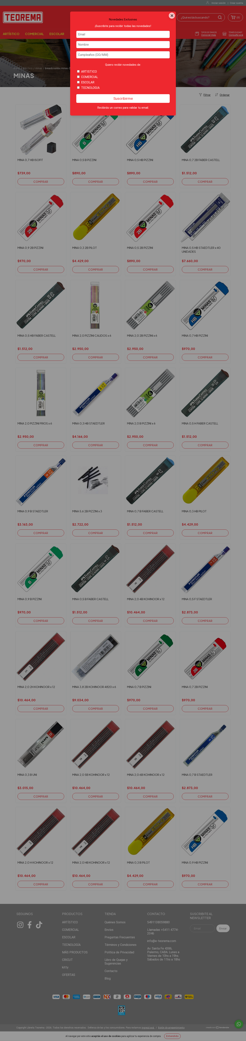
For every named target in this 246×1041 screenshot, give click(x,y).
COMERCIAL (89, 77)
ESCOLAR (87, 82)
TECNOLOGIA (90, 88)
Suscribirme (123, 98)
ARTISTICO (89, 71)
